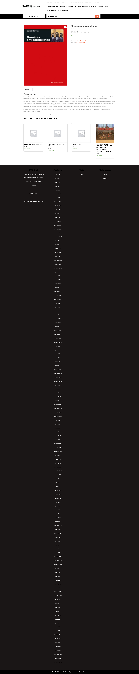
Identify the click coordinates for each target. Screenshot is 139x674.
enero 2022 (57, 326)
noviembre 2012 (58, 595)
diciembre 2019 (57, 404)
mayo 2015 (57, 529)
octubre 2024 (58, 233)
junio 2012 (57, 603)
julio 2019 (58, 420)
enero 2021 (57, 365)
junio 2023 (57, 272)
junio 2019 (57, 424)
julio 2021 (58, 346)
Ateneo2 (105, 178)
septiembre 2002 (58, 662)
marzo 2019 (58, 432)
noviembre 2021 (58, 334)
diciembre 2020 (57, 369)
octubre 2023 (58, 264)
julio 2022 (58, 303)
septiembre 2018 (58, 451)
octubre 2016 (58, 494)
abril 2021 (57, 357)
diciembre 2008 (57, 634)
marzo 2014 (58, 549)
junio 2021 (57, 350)
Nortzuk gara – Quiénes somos (58, 10)
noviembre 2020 (58, 373)
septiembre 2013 (58, 564)
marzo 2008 (58, 646)
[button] (65, 27)
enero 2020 (57, 400)
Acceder (81, 174)
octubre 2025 (58, 205)
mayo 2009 (57, 627)
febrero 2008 (58, 650)
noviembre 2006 (58, 654)
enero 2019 (57, 439)
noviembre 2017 (58, 471)
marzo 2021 (58, 361)
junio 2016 (57, 506)
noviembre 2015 (58, 525)
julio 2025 (58, 209)
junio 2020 (57, 385)
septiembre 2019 (58, 416)
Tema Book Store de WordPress (60, 672)
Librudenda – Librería (92, 3)
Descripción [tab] (28, 89)
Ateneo (49, 3)
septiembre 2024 (58, 236)
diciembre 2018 (57, 443)
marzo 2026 (58, 190)
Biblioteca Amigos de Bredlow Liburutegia (69, 3)
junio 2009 (57, 623)
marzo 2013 (58, 580)
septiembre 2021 (58, 342)
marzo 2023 (58, 279)
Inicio (24, 22)
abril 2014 (57, 545)
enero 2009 (57, 630)
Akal (77, 42)
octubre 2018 (58, 447)
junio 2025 (57, 213)
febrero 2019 (58, 435)
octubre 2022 (58, 295)
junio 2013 (57, 568)
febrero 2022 (58, 322)
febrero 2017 (58, 490)
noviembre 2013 (58, 560)
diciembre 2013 (57, 556)
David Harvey (82, 42)
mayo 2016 (57, 510)
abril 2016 (57, 513)
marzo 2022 (58, 318)
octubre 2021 (58, 338)
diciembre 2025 (57, 201)
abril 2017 (57, 482)
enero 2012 (57, 619)
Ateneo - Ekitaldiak (33, 193)
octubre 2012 (58, 599)
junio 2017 (57, 478)
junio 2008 (57, 642)
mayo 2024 (57, 244)
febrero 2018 (58, 463)
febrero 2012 (58, 615)
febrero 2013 (58, 584)
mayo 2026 (57, 182)
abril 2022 (57, 315)
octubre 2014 (58, 537)
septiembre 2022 (58, 299)
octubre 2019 (58, 412)
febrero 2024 (58, 252)
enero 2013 (57, 588)
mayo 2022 (57, 311)
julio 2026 (58, 174)
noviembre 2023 (58, 260)
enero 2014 (57, 552)
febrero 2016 (58, 517)
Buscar (97, 16)
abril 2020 (57, 393)
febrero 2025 (58, 221)
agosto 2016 (58, 498)
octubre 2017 (58, 474)
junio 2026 (57, 178)
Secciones (32, 16)
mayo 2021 (57, 354)
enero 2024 (57, 256)
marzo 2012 (58, 611)
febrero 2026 (58, 194)
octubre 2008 (58, 638)
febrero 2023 (58, 283)
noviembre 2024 (58, 229)
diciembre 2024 (57, 225)
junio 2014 (57, 541)
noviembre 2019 (58, 408)
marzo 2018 (58, 459)
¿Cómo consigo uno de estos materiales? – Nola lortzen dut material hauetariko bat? (77, 6)
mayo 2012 (57, 607)
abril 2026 (57, 186)
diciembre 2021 (57, 330)
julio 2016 (58, 502)
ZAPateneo (33, 185)
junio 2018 (57, 455)
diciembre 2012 (57, 591)
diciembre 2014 (57, 533)
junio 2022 (57, 307)
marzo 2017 (58, 486)
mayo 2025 (57, 217)
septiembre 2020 (58, 381)
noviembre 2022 (58, 291)
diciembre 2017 (57, 467)
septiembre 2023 (58, 268)
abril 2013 (57, 576)
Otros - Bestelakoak (31, 22)
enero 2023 (57, 287)
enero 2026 (57, 197)
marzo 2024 (58, 248)
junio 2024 (57, 240)
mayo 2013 (57, 572)
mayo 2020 (57, 389)
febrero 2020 (58, 396)
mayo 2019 (57, 428)
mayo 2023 (57, 276)
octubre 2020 (58, 377)
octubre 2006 (58, 658)
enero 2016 (57, 521)
